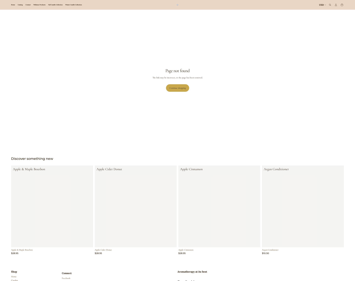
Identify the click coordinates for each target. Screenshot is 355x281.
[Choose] (88, 242)
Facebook (66, 278)
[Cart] (342, 5)
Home (14, 276)
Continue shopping (177, 88)
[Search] (330, 5)
